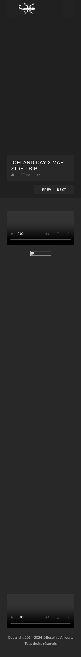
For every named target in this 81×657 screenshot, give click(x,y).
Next (61, 189)
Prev (46, 189)
